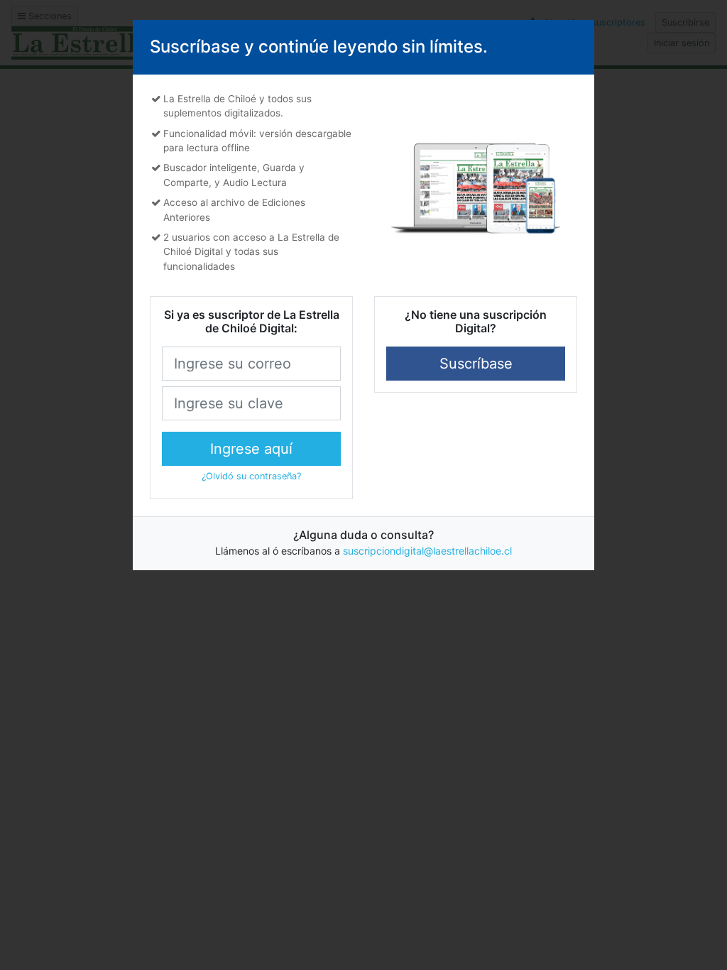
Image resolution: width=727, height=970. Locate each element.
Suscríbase (476, 363)
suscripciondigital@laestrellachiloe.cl (427, 551)
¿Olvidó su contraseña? (251, 476)
